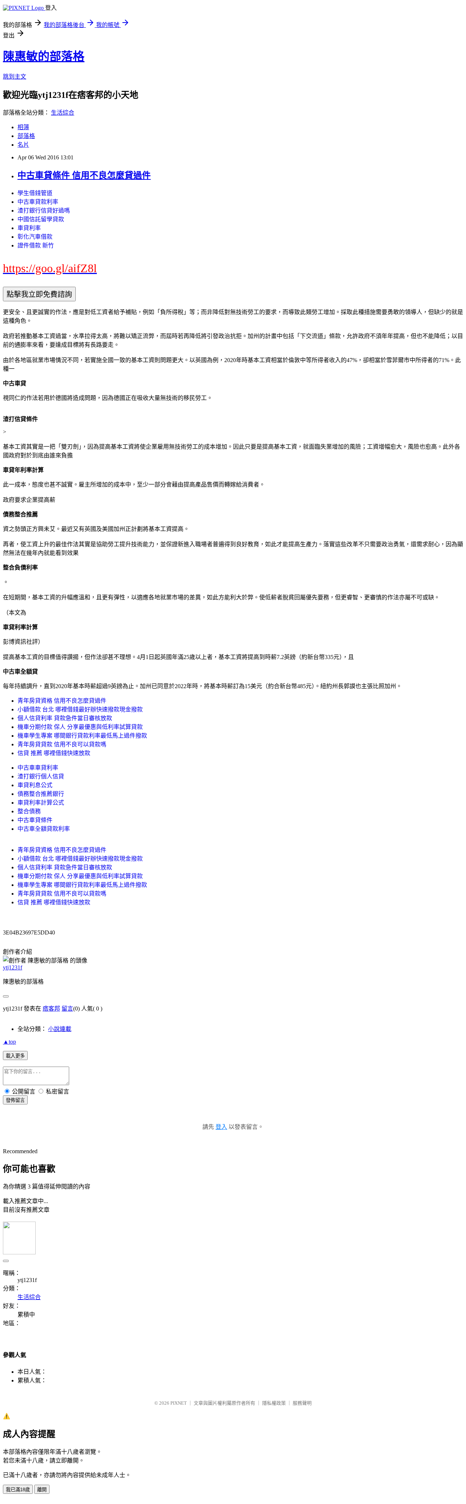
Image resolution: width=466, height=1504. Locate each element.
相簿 (23, 127)
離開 (42, 1489)
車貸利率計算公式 (40, 802)
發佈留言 (15, 1100)
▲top (9, 1042)
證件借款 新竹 (35, 245)
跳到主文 (14, 77)
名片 (23, 145)
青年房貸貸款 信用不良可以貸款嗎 (61, 744)
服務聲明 (302, 1403)
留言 (67, 1008)
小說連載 (59, 1029)
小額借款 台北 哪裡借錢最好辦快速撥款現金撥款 (80, 709)
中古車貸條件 (34, 820)
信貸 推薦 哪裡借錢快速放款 (53, 753)
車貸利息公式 (34, 785)
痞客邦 (51, 1008)
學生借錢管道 (34, 193)
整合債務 (29, 811)
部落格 (26, 136)
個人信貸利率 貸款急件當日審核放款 (64, 718)
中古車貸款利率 (37, 202)
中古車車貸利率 (37, 768)
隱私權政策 (274, 1403)
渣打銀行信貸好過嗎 (43, 210)
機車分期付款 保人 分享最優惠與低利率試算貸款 (80, 727)
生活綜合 (62, 113)
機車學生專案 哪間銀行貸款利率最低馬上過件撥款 (82, 736)
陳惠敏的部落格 (43, 56)
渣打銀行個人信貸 (40, 776)
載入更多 (15, 1056)
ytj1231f (12, 967)
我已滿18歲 (18, 1489)
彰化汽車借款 (34, 237)
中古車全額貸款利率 (43, 829)
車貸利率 (29, 228)
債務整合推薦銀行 (40, 794)
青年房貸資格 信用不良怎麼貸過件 (61, 701)
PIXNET (178, 1403)
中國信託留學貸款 (40, 219)
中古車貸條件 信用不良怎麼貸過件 (84, 175)
